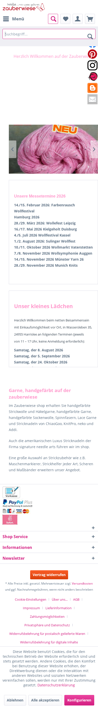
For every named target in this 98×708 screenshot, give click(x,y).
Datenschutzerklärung (56, 685)
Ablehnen (15, 700)
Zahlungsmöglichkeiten (47, 616)
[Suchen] (90, 36)
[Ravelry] (92, 77)
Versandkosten (82, 583)
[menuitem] (13, 19)
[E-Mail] (92, 99)
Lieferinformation (58, 608)
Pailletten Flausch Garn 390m (53, 149)
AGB (76, 599)
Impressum (31, 608)
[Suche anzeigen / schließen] (53, 19)
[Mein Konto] (78, 19)
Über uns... (60, 599)
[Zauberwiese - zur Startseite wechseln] (24, 7)
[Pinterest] (92, 54)
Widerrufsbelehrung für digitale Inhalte (49, 642)
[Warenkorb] (90, 19)
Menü (18, 19)
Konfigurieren (79, 700)
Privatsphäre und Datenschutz (47, 625)
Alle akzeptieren (45, 700)
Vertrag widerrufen (49, 574)
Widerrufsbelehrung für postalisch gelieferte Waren (47, 633)
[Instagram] (92, 65)
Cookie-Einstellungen (30, 599)
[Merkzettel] (65, 19)
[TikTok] (92, 88)
